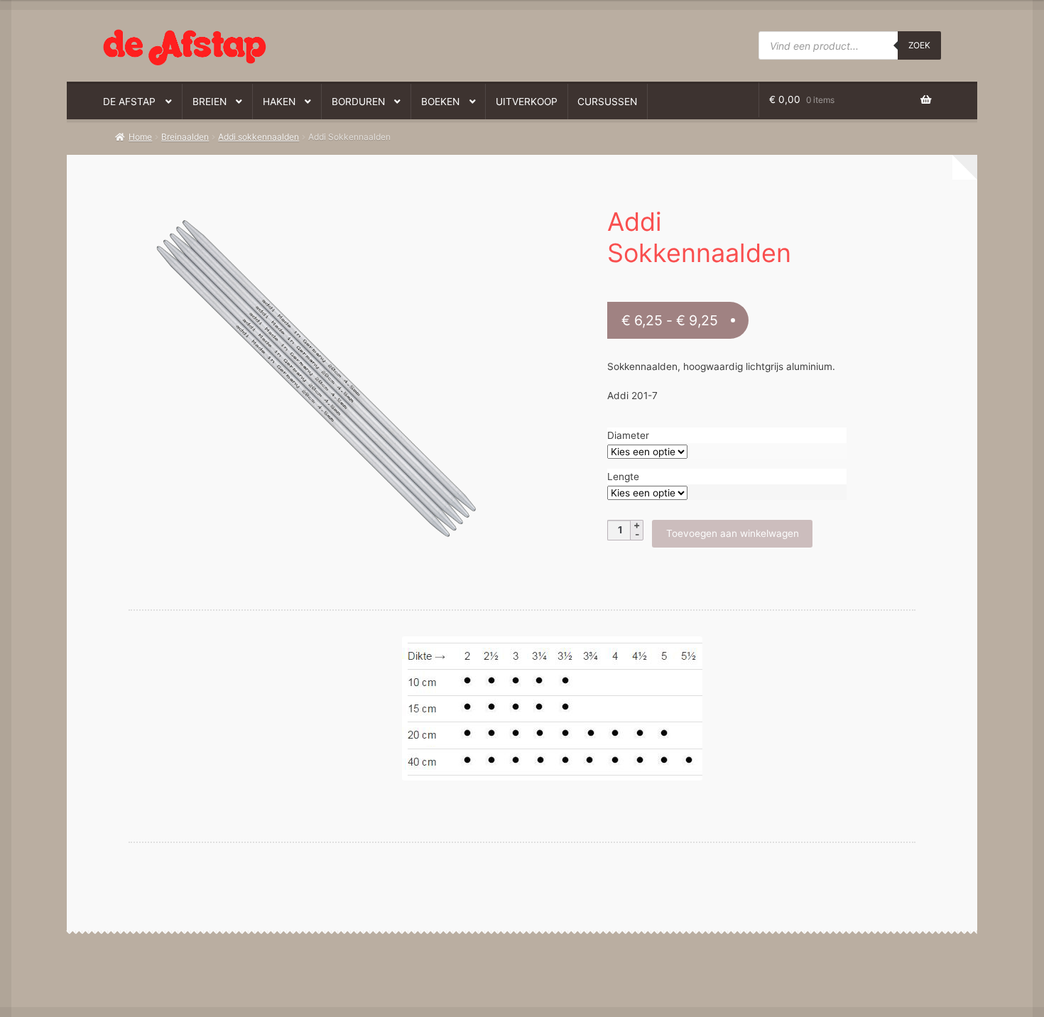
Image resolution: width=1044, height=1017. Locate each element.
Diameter (628, 435)
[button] (308, 209)
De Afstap (129, 101)
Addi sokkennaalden (258, 136)
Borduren (358, 101)
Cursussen (607, 101)
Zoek (919, 45)
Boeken (440, 101)
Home (140, 136)
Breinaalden (185, 136)
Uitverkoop (527, 101)
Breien (209, 101)
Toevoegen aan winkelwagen (732, 533)
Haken (279, 101)
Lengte (623, 476)
